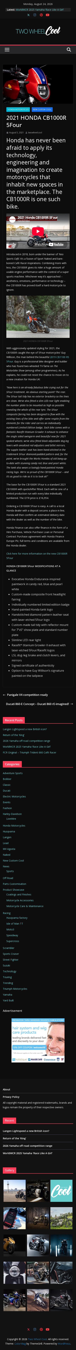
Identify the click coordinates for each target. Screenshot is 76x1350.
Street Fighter (10, 959)
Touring (7, 977)
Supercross (12, 941)
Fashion (7, 808)
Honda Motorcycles (18, 109)
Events (6, 802)
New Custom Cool (42, 109)
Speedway (12, 935)
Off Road (8, 878)
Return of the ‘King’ (13, 735)
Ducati (6, 790)
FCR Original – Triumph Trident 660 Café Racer (29, 752)
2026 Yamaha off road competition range (39, 9)
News (6, 866)
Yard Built (8, 1000)
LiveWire (11, 818)
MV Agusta (9, 849)
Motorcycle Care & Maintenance (24, 906)
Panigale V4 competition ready (27, 695)
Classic (7, 784)
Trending (8, 983)
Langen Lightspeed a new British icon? (25, 729)
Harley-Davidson (12, 814)
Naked (6, 854)
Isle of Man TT (14, 923)
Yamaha (7, 994)
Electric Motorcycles (14, 796)
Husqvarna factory (16, 917)
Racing (6, 913)
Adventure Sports (13, 773)
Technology (9, 971)
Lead (5, 843)
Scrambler (8, 948)
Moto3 (10, 929)
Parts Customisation (14, 884)
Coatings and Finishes (18, 894)
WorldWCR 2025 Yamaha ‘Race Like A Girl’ (27, 746)
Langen (7, 837)
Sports (10, 871)
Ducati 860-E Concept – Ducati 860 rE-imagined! (37, 704)
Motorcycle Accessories (20, 900)
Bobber (7, 779)
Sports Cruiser (11, 953)
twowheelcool (35, 132)
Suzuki (6, 965)
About (6, 1089)
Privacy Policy (11, 1097)
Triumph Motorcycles (15, 988)
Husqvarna (9, 831)
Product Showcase (13, 889)
